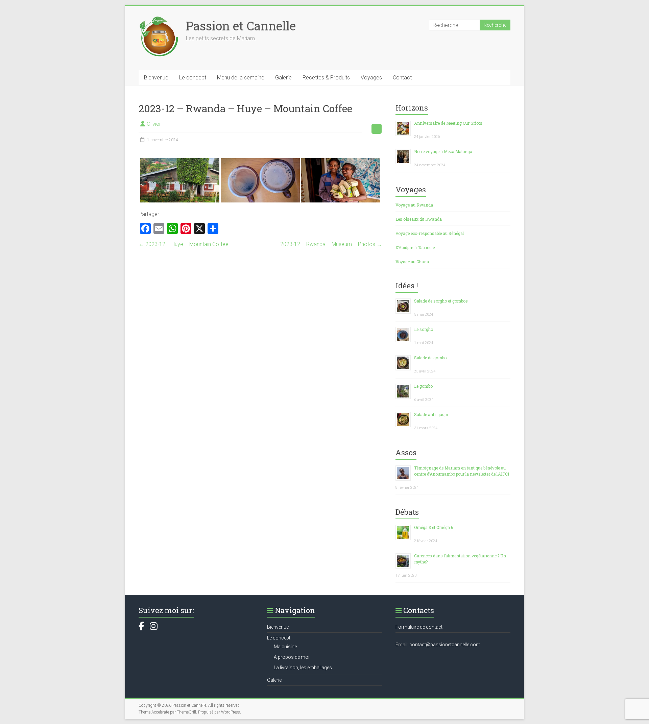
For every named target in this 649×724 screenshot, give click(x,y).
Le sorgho (423, 329)
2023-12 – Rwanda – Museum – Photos (331, 244)
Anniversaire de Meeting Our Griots (448, 123)
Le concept (192, 77)
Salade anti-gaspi (431, 414)
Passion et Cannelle (241, 26)
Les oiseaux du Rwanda (418, 219)
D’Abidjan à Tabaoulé (415, 247)
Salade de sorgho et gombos (441, 301)
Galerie (283, 77)
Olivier (154, 124)
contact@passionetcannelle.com (444, 644)
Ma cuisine (285, 646)
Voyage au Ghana (412, 261)
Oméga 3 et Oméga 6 (433, 527)
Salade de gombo (430, 357)
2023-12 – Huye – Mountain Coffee (184, 244)
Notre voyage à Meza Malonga (443, 151)
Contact (402, 77)
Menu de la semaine (240, 77)
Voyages (371, 77)
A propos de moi (291, 657)
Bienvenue (156, 77)
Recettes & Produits (326, 77)
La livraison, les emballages (303, 667)
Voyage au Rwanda (414, 205)
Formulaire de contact (418, 627)
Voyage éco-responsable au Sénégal (429, 233)
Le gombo (423, 386)
